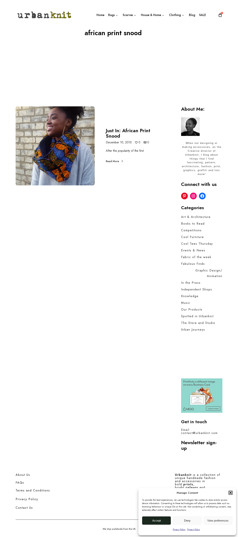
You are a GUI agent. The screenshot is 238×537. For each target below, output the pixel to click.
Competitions (191, 230)
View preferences (218, 520)
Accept (156, 520)
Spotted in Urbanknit (197, 316)
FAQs (20, 482)
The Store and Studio (198, 323)
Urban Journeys (193, 329)
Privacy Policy (179, 529)
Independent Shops (196, 289)
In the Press (191, 283)
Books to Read (193, 223)
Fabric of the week (196, 257)
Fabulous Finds (193, 264)
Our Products (191, 309)
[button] (230, 493)
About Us (23, 475)
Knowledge (190, 296)
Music (185, 303)
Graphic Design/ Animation (208, 273)
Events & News (193, 250)
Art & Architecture (196, 217)
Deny (187, 520)
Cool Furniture (192, 237)
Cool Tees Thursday (197, 244)
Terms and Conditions (33, 490)
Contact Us (24, 508)
